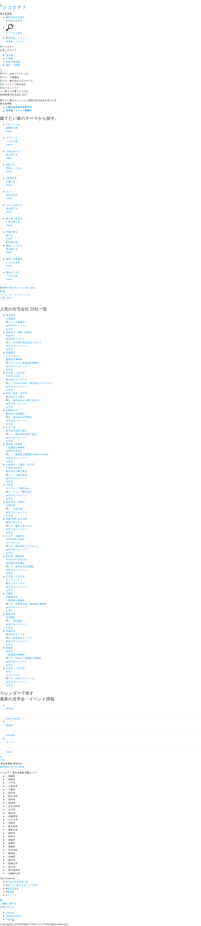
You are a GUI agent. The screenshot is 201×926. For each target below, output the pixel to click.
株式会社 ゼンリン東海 (12, 767)
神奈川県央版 (13, 61)
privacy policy (13, 915)
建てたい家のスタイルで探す (22, 885)
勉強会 (10, 891)
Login (9, 919)
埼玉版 (9, 55)
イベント (11, 895)
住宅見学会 (13, 888)
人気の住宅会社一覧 (17, 881)
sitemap (10, 912)
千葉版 (9, 58)
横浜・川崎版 (13, 65)
